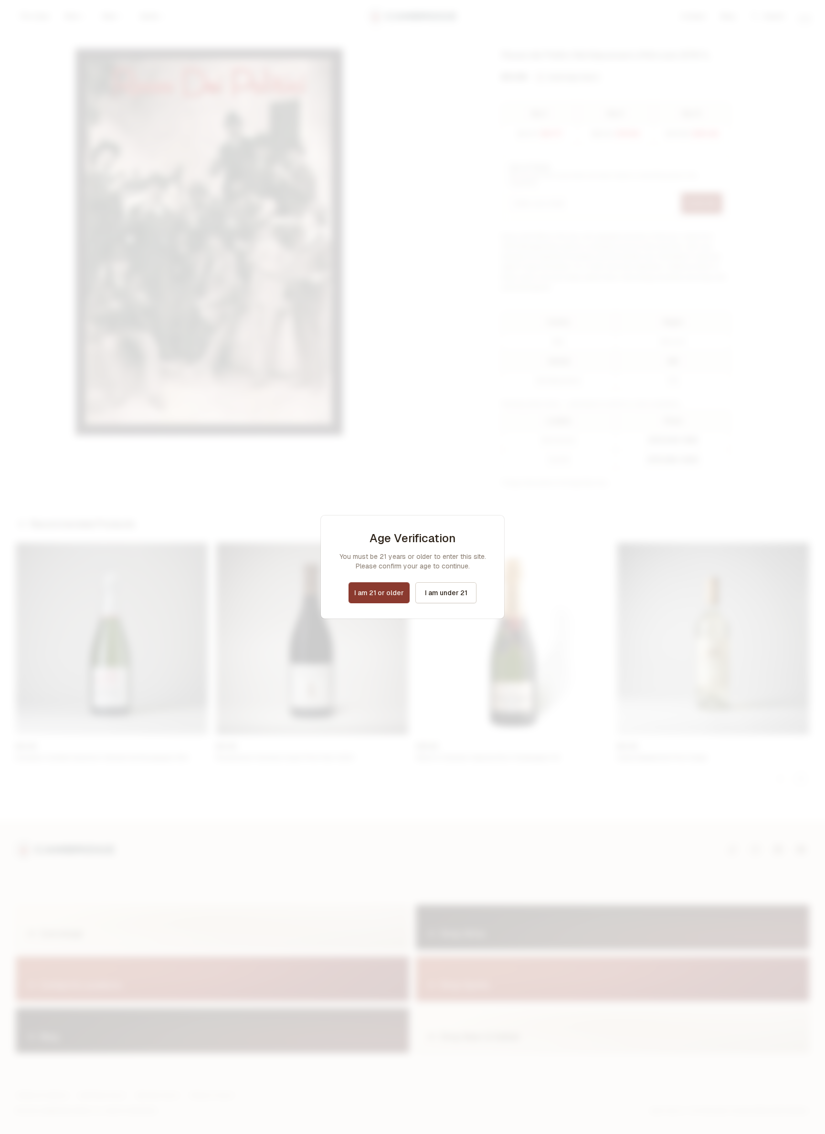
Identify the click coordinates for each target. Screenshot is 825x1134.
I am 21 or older (379, 592)
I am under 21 (446, 592)
